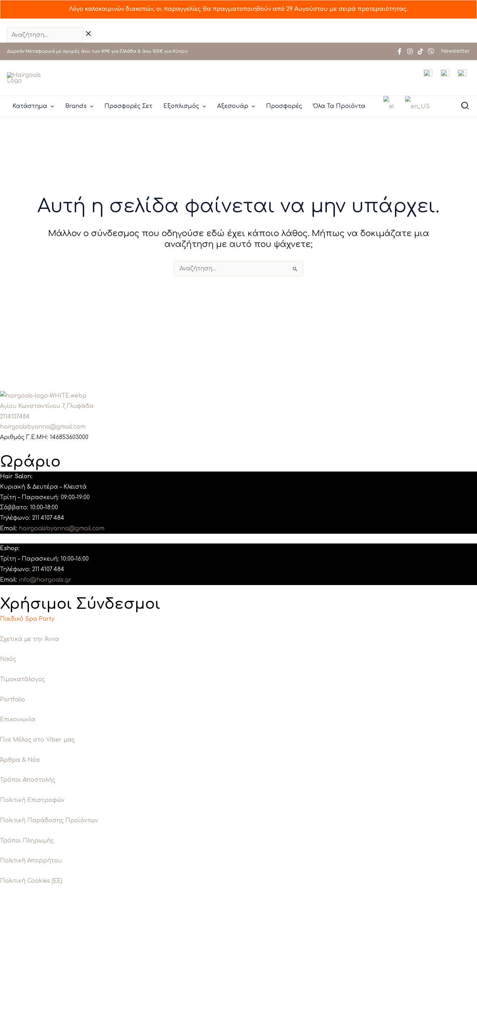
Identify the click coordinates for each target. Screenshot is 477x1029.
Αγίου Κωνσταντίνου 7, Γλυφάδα (47, 406)
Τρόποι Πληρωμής (27, 841)
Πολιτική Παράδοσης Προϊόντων (49, 820)
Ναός (8, 659)
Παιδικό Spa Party (27, 619)
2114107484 (15, 417)
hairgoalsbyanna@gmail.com (43, 427)
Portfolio (12, 699)
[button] (50, 106)
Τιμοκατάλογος (22, 679)
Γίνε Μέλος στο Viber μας (37, 740)
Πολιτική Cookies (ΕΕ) (31, 881)
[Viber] (431, 51)
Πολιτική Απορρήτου (31, 861)
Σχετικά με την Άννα (29, 639)
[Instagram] (410, 51)
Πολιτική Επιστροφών (32, 800)
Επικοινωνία (17, 719)
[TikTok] (420, 51)
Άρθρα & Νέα (20, 760)
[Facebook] (399, 51)
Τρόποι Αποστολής (27, 780)
